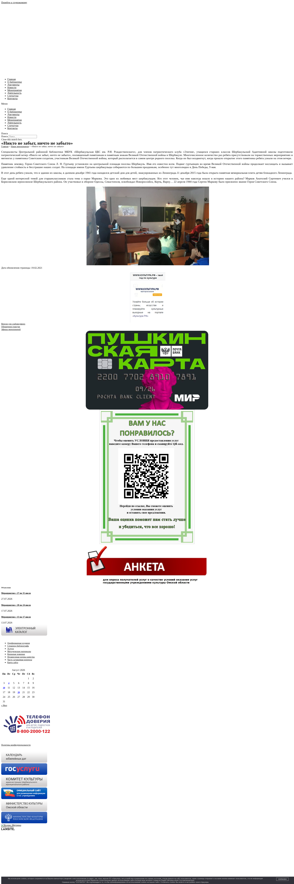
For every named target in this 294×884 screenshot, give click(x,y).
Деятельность (14, 93)
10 (4, 688)
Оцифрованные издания (18, 643)
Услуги (10, 649)
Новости (11, 87)
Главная (11, 79)
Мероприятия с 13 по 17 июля (16, 617)
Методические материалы (19, 651)
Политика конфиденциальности (16, 745)
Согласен (282, 879)
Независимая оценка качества (21, 657)
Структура (12, 95)
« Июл (4, 705)
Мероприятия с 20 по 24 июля (16, 605)
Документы (13, 84)
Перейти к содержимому (14, 2)
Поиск (4, 136)
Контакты (12, 98)
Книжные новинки (16, 654)
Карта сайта (12, 662)
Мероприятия (14, 90)
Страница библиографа (18, 646)
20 (19, 692)
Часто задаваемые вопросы (19, 660)
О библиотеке (14, 82)
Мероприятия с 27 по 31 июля (16, 593)
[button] (147, 103)
